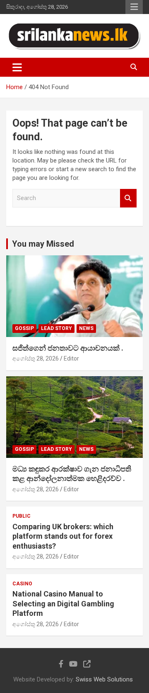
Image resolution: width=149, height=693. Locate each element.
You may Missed (43, 244)
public (21, 516)
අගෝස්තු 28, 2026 (35, 358)
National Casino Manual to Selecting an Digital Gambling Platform (63, 603)
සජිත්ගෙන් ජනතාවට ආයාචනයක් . (67, 348)
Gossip (24, 328)
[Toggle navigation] (17, 67)
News (86, 328)
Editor (71, 358)
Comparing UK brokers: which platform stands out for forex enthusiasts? (62, 536)
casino (22, 584)
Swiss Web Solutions (104, 679)
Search (128, 198)
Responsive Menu (134, 7)
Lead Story (56, 328)
